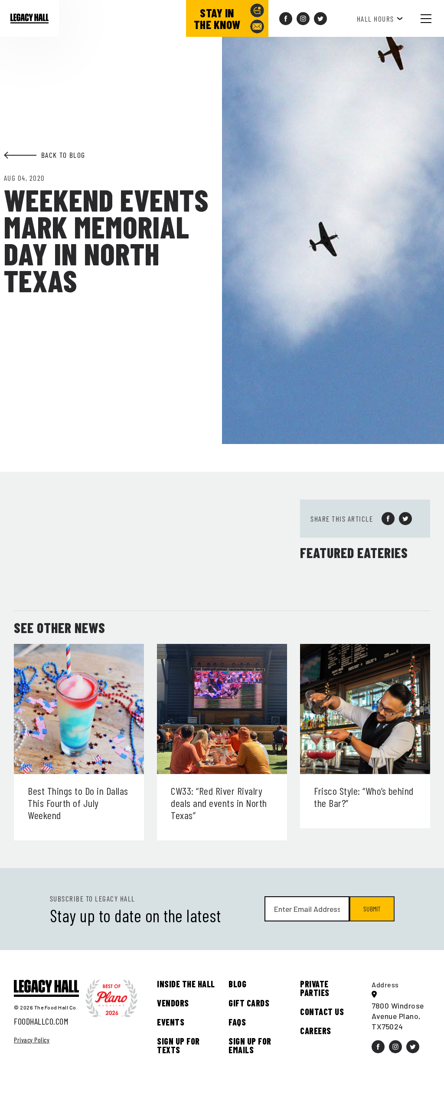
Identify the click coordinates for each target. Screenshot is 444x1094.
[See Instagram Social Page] (303, 18)
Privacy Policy (31, 1040)
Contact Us (322, 1011)
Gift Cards (249, 1003)
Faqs (237, 1022)
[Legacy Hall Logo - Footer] (46, 989)
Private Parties (315, 988)
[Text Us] (257, 10)
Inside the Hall (186, 984)
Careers (315, 1030)
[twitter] (405, 518)
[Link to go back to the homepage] (29, 18)
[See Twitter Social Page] (320, 18)
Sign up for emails (250, 1045)
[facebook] (388, 518)
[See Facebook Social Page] (285, 18)
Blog (237, 984)
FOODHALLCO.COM (41, 1021)
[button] (432, 18)
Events (170, 1022)
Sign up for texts (178, 1045)
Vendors (173, 1003)
